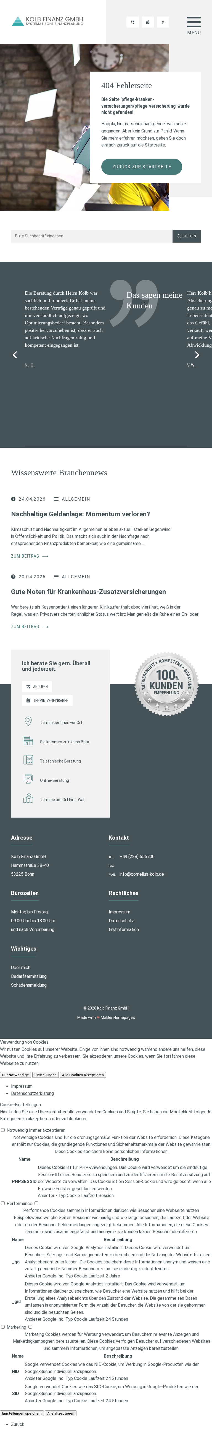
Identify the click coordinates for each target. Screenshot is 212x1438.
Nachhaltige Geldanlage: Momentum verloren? (80, 514)
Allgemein (76, 499)
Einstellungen (46, 1075)
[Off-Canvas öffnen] (194, 22)
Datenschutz (121, 920)
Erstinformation (124, 929)
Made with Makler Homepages (106, 1017)
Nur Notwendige (15, 1075)
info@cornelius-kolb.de (142, 874)
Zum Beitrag (30, 556)
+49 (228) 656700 (137, 856)
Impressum (119, 912)
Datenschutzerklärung (32, 1093)
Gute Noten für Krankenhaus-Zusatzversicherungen (88, 592)
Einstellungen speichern (22, 1413)
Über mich (20, 967)
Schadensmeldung (29, 985)
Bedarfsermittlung (29, 976)
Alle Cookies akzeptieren (83, 1075)
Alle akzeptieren (60, 1413)
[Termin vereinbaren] (148, 22)
